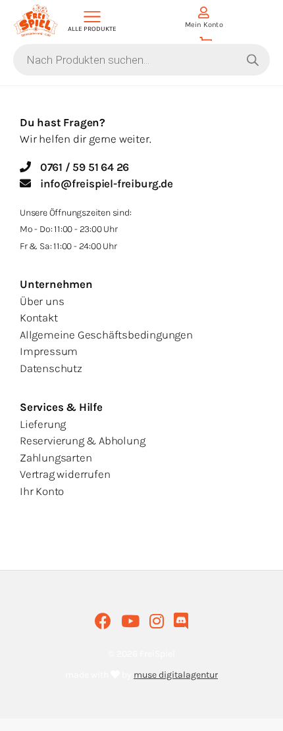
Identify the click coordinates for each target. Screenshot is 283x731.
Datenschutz (51, 368)
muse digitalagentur (176, 674)
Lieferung (43, 424)
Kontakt (39, 317)
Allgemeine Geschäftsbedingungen (106, 334)
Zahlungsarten (55, 457)
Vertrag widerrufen (65, 474)
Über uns (42, 301)
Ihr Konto (42, 491)
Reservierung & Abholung (82, 440)
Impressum (49, 351)
